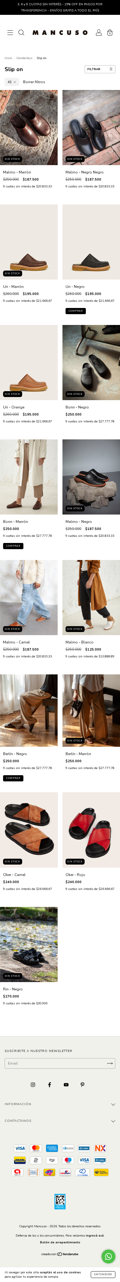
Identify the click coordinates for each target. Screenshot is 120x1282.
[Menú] (10, 33)
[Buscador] (21, 33)
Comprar (76, 311)
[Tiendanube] (60, 1255)
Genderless (24, 58)
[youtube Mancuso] (67, 1084)
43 (9, 82)
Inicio (8, 58)
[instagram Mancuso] (33, 1084)
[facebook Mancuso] (50, 1084)
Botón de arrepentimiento (60, 1242)
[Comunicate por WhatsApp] (108, 1256)
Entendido (103, 1274)
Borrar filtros (34, 81)
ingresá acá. (95, 1235)
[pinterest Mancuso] (82, 1084)
